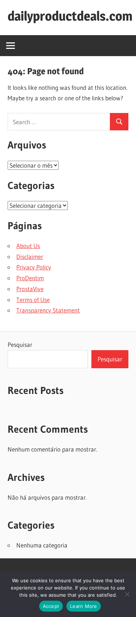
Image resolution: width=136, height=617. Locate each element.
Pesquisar (20, 344)
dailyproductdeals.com (70, 16)
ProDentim (30, 278)
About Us (28, 245)
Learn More (83, 606)
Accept (51, 606)
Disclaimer (29, 256)
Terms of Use (33, 299)
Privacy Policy (33, 267)
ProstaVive (30, 289)
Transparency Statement (48, 310)
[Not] (127, 594)
